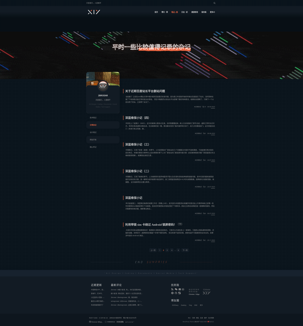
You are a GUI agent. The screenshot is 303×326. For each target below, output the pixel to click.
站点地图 (211, 318)
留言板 (203, 12)
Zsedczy (183, 305)
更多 (201, 305)
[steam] (179, 293)
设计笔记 (93, 132)
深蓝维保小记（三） (138, 144)
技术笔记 (93, 117)
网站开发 (93, 139)
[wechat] (176, 290)
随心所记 (93, 147)
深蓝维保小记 (133, 198)
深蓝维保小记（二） (138, 171)
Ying (190, 305)
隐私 (197, 318)
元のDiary (175, 305)
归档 (193, 318)
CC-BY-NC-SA (103, 318)
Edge (197, 294)
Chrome (191, 294)
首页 (156, 12)
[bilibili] (183, 290)
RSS (189, 318)
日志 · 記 (184, 12)
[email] (179, 290)
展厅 (205, 318)
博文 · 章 (164, 12)
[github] (176, 293)
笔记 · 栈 (174, 12)
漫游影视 (194, 12)
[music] (172, 293)
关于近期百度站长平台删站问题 (145, 91)
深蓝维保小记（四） (138, 117)
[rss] (172, 290)
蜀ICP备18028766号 (129, 318)
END (195, 305)
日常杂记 (93, 125)
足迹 (201, 318)
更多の (212, 12)
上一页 (153, 250)
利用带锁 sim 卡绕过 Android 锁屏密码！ (151, 224)
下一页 (185, 250)
